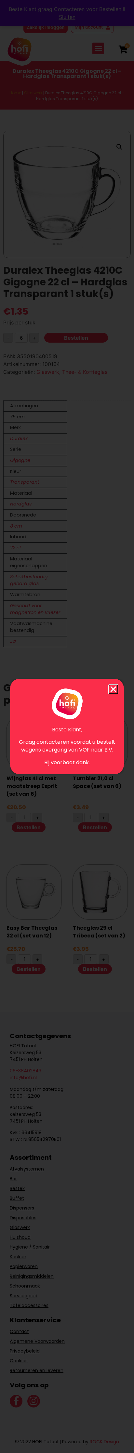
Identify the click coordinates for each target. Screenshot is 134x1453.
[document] (67, 726)
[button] (113, 689)
